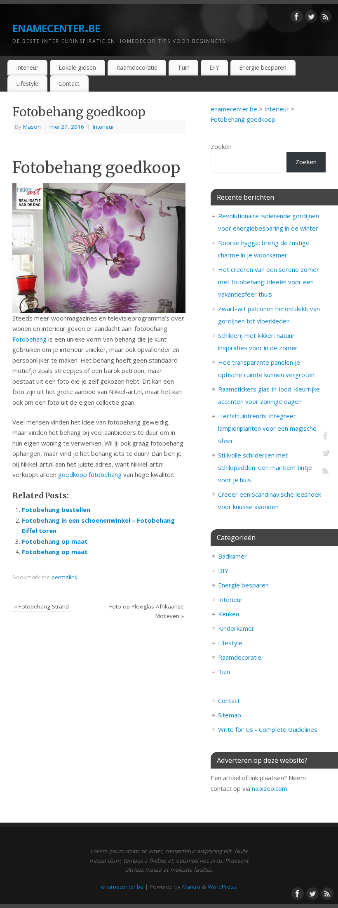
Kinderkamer (236, 628)
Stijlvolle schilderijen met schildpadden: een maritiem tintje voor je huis (265, 467)
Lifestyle (27, 83)
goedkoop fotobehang (90, 474)
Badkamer (232, 556)
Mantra (191, 886)
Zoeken (221, 146)
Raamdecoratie (136, 67)
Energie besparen (262, 67)
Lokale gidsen (77, 67)
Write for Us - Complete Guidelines (267, 729)
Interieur (27, 67)
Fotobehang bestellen (56, 509)
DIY (214, 67)
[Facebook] (297, 18)
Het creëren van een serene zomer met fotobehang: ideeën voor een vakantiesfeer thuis (268, 281)
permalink (64, 577)
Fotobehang (29, 339)
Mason (32, 126)
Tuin (184, 67)
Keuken (228, 614)
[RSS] (325, 18)
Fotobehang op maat (55, 541)
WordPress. (222, 886)
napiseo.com (269, 788)
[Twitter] (311, 18)
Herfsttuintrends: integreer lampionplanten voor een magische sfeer (267, 428)
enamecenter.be (56, 27)
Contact (69, 83)
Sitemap (229, 715)
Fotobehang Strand (41, 606)
